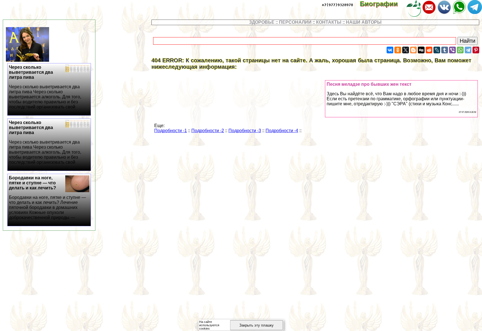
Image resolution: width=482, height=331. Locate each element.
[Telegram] (468, 50)
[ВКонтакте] (390, 50)
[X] (405, 50)
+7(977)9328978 (337, 5)
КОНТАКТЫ (328, 22)
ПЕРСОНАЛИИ (295, 22)
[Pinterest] (476, 50)
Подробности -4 (282, 130)
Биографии (383, 4)
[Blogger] (413, 50)
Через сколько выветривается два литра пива (45, 87)
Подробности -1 (170, 130)
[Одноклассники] (397, 50)
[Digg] (421, 50)
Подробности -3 (244, 130)
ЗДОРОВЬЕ (261, 22)
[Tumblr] (444, 50)
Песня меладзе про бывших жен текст (369, 84)
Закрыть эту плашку (256, 325)
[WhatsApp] (460, 50)
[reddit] (429, 50)
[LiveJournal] (436, 50)
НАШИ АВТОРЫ (364, 22)
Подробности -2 (207, 130)
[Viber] (452, 50)
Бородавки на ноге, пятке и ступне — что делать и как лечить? (47, 197)
